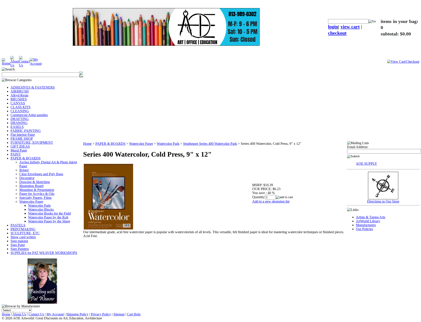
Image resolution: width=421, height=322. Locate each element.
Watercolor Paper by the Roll (48, 217)
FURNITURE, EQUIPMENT (32, 142)
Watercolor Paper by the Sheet (49, 221)
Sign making (19, 241)
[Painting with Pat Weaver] (42, 280)
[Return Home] (6, 63)
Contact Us (36, 314)
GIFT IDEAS (20, 146)
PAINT (16, 154)
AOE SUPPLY (366, 163)
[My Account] (36, 63)
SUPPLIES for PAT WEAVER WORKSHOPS (44, 253)
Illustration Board (31, 186)
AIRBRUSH (20, 91)
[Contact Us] (24, 65)
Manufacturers (366, 225)
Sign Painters (20, 249)
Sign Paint (18, 245)
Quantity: (258, 197)
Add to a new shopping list (270, 201)
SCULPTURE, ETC (25, 233)
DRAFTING (20, 119)
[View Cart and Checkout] (403, 61)
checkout (337, 33)
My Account (55, 314)
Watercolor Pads (39, 205)
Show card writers (23, 237)
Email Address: (357, 147)
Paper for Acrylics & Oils (36, 194)
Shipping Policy (77, 314)
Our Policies (364, 229)
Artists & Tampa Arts (370, 217)
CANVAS (18, 103)
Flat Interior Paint (23, 134)
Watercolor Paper (31, 201)
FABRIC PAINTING (26, 131)
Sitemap (119, 314)
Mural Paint (19, 150)
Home (87, 143)
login (333, 26)
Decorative (26, 178)
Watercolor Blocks (41, 209)
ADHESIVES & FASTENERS (33, 87)
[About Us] (14, 65)
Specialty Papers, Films (35, 198)
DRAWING (19, 123)
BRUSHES (19, 99)
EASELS (17, 127)
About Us (19, 314)
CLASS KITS (20, 107)
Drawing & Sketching (34, 182)
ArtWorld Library (368, 221)
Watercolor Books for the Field (49, 213)
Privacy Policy (101, 314)
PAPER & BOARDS (26, 158)
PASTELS (18, 225)
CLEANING (20, 111)
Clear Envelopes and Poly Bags (41, 174)
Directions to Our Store (383, 201)
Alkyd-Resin (19, 95)
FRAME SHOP (22, 138)
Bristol (24, 170)
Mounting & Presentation (36, 190)
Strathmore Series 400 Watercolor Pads (210, 143)
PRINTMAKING (23, 229)
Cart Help (134, 314)
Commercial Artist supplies (29, 115)
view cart (350, 26)
